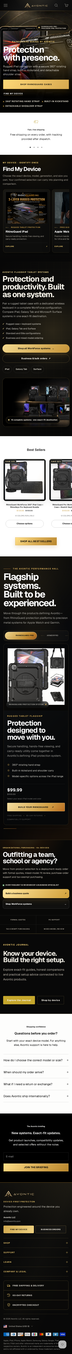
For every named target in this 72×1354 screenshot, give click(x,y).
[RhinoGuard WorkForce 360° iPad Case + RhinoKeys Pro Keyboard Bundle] (25, 480)
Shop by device (50, 1000)
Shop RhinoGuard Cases (36, 84)
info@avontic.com (11, 1221)
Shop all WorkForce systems (36, 348)
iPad (7, 369)
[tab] (21, 636)
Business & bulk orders (36, 358)
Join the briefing (36, 1167)
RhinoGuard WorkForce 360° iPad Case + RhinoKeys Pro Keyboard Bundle (24, 505)
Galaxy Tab (21, 369)
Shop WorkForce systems (36, 904)
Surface (37, 369)
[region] (36, 130)
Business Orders (51, 1229)
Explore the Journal (19, 1000)
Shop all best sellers (36, 541)
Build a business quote (36, 893)
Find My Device (13, 93)
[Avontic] (19, 1194)
